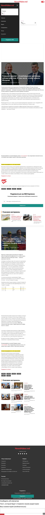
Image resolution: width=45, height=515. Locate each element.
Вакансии (3, 467)
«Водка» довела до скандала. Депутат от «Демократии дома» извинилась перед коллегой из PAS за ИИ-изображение (28, 387)
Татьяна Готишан (5, 247)
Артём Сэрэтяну (26, 391)
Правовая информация (6, 469)
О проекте (3, 461)
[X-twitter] (20, 453)
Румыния (14, 188)
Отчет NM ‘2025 (25, 471)
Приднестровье (25, 463)
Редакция (3, 463)
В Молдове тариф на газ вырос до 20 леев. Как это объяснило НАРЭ (16, 218)
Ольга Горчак (14, 220)
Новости (12, 214)
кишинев (13, 373)
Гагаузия (24, 465)
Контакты (3, 465)
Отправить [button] (2, 514)
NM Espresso (25, 461)
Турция (9, 375)
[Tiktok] (24, 453)
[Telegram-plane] (26, 453)
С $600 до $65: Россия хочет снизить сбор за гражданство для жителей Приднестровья (29, 397)
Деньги (34, 214)
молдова (18, 373)
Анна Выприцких (5, 82)
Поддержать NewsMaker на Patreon (9, 471)
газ (8, 188)
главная (8, 373)
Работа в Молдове (26, 467)
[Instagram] (22, 453)
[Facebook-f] (18, 453)
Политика (4, 236)
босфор (3, 373)
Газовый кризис (5, 73)
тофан (3, 375)
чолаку (19, 188)
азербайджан (4, 188)
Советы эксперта (26, 469)
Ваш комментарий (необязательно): (13, 506)
